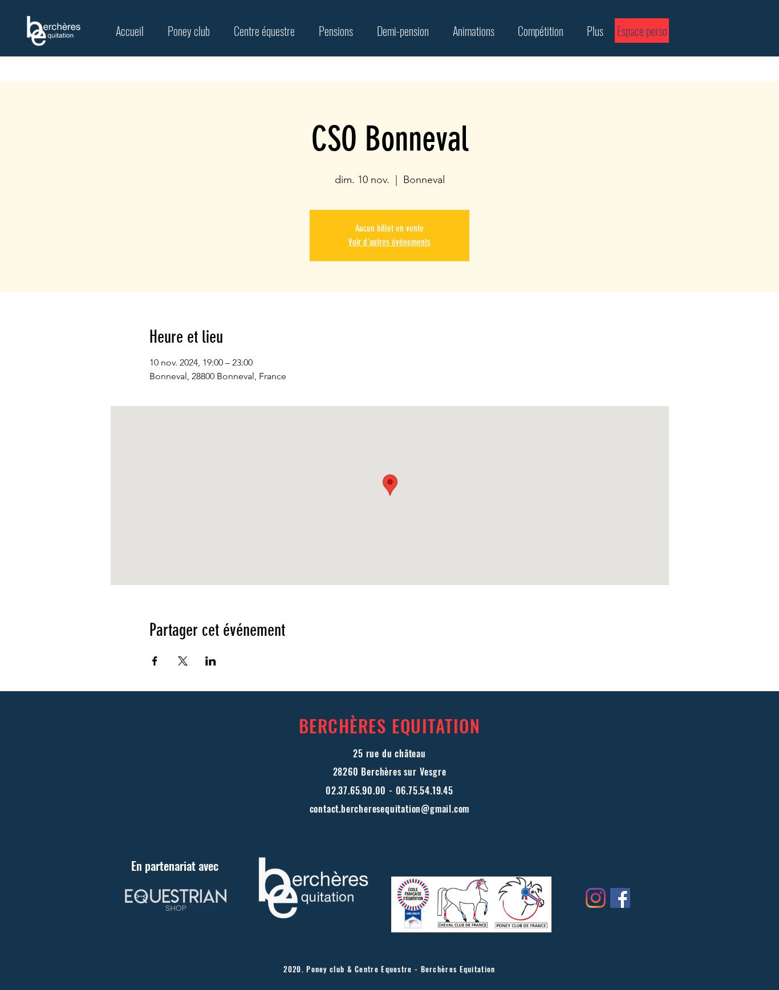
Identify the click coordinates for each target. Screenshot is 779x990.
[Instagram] (596, 898)
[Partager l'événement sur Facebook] (154, 661)
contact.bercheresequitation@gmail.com (390, 808)
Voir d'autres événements (389, 242)
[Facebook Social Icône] (620, 898)
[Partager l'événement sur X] (182, 661)
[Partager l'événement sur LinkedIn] (210, 661)
